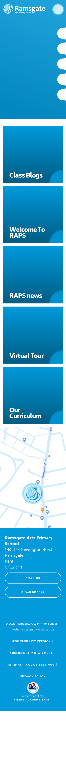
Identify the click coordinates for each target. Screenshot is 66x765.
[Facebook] (61, 63)
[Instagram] (61, 33)
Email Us (33, 578)
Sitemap (15, 664)
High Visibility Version (31, 641)
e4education (45, 629)
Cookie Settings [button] (40, 664)
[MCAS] (61, 94)
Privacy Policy (33, 676)
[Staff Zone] (61, 79)
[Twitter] (61, 48)
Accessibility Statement (31, 653)
